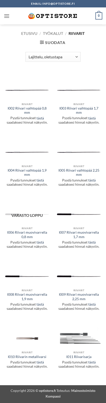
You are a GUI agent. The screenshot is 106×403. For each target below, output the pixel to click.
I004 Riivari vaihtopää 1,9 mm (27, 172)
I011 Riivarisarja (78, 357)
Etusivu (29, 33)
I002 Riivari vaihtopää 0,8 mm (27, 110)
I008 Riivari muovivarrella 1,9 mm (27, 296)
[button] (7, 16)
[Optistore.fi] (53, 16)
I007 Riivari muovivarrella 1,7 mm (79, 234)
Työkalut (53, 33)
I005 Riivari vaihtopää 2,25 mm (78, 172)
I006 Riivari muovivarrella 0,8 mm (27, 234)
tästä (40, 118)
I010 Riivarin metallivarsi (27, 357)
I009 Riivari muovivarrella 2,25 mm (79, 296)
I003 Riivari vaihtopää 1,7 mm (78, 110)
